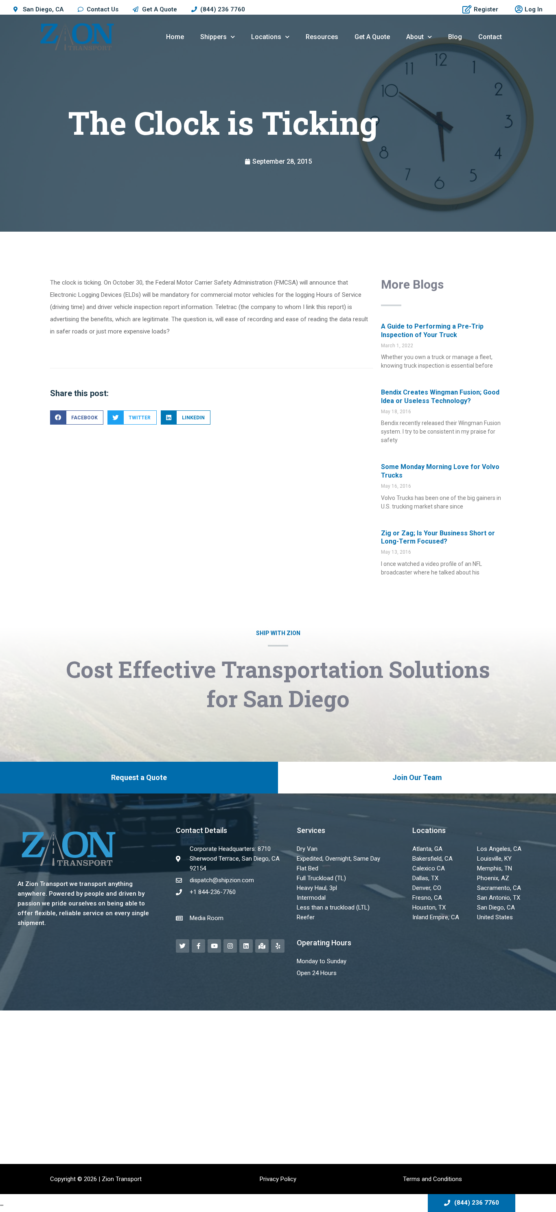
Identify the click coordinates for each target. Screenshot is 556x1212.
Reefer (306, 917)
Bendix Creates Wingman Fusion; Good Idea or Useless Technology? (440, 396)
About (415, 37)
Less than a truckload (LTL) (333, 907)
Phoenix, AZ (493, 878)
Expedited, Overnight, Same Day (338, 858)
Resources (322, 37)
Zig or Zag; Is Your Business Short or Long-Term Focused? (438, 537)
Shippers (213, 37)
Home (175, 37)
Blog (455, 37)
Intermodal (311, 897)
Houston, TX (429, 907)
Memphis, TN (494, 868)
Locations (266, 37)
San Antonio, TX (498, 897)
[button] (76, 417)
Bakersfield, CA (432, 858)
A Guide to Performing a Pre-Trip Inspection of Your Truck (432, 330)
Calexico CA (428, 868)
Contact (490, 37)
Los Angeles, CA (499, 849)
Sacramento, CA (499, 888)
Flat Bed (307, 868)
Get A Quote (372, 37)
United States (495, 917)
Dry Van (307, 849)
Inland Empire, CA (435, 917)
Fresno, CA (427, 897)
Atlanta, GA (427, 849)
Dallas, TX (425, 878)
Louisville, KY (494, 858)
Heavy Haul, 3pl (317, 888)
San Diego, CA (496, 907)
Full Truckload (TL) (321, 878)
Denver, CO (426, 888)
